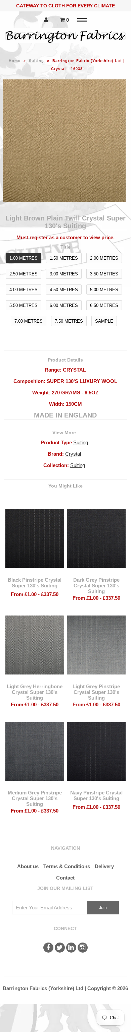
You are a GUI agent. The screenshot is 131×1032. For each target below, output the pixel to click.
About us (28, 866)
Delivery (104, 866)
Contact (65, 878)
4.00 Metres (23, 289)
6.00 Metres (64, 305)
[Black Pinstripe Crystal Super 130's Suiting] (34, 573)
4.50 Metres (64, 289)
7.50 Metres (69, 321)
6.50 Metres (104, 305)
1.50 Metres (64, 258)
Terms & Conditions (66, 866)
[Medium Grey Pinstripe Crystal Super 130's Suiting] (34, 785)
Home (14, 61)
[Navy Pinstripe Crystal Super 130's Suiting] (96, 785)
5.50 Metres (23, 305)
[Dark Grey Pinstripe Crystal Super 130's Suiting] (96, 573)
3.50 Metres (104, 273)
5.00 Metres (104, 289)
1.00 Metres (23, 258)
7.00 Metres (28, 321)
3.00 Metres (64, 273)
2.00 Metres (104, 258)
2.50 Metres (23, 273)
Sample (104, 321)
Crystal (73, 454)
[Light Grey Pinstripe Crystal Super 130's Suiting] (96, 679)
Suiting (36, 61)
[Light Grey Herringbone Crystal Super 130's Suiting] (34, 679)
